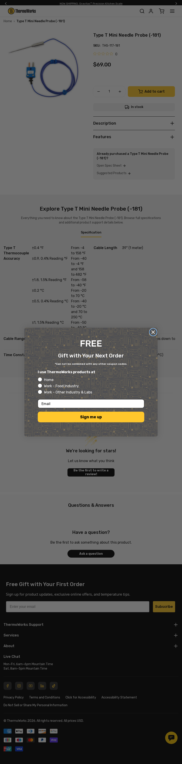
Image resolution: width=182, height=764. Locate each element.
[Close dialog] (153, 332)
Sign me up (91, 417)
